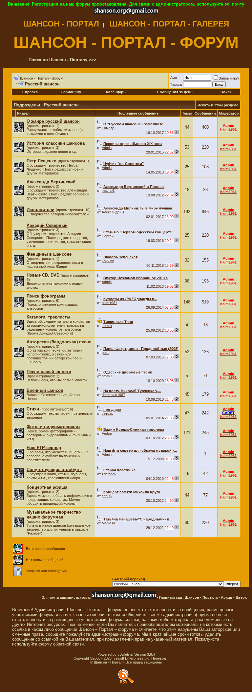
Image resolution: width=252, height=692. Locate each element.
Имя (173, 78)
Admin (107, 148)
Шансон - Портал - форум (41, 78)
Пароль (176, 84)
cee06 (107, 496)
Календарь (116, 92)
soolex (107, 326)
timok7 (107, 376)
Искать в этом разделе (218, 105)
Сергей (108, 236)
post (105, 353)
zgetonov (109, 474)
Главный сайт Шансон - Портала (188, 597)
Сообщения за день (175, 92)
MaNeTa (108, 523)
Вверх (241, 597)
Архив (226, 597)
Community (71, 92)
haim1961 (109, 303)
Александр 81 (113, 212)
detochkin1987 (113, 395)
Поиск (226, 92)
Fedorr (107, 433)
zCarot (173, 658)
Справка (30, 92)
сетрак (107, 413)
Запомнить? (229, 78)
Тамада (108, 128)
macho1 (108, 190)
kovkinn (108, 261)
